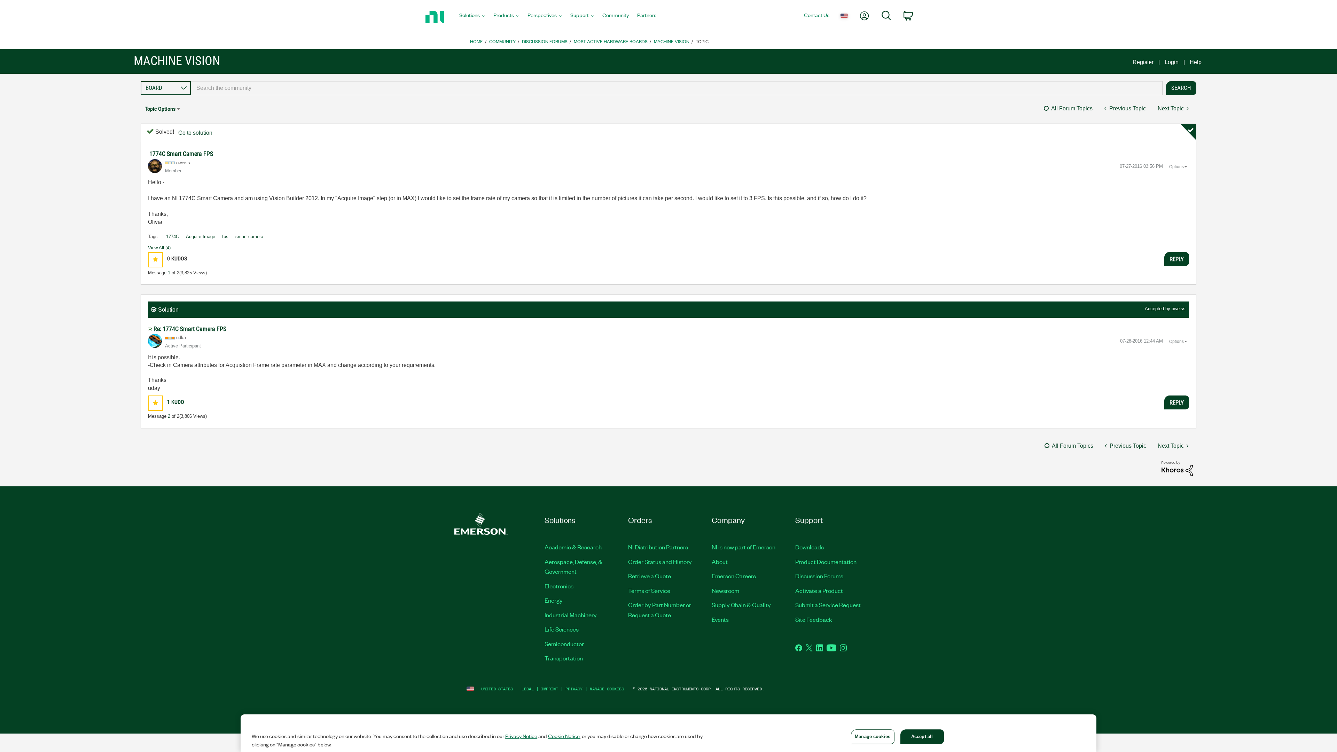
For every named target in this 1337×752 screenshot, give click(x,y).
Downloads (809, 547)
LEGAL (528, 689)
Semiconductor (564, 644)
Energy (554, 600)
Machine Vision (671, 41)
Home (476, 41)
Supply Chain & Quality (741, 605)
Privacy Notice (521, 736)
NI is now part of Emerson (743, 547)
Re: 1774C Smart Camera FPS (190, 328)
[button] (155, 259)
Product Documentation (826, 561)
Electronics (559, 586)
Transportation (564, 658)
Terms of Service (649, 590)
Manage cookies (607, 689)
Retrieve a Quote (649, 576)
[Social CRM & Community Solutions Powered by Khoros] (1177, 468)
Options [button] (1176, 166)
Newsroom (725, 590)
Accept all (922, 736)
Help (1196, 62)
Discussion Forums (545, 41)
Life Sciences (562, 629)
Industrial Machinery (571, 615)
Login (1172, 62)
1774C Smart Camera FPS (181, 153)
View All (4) (159, 247)
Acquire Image (200, 236)
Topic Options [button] (160, 108)
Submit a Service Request (828, 605)
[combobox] (677, 88)
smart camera (249, 236)
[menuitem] (472, 17)
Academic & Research (573, 547)
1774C (172, 236)
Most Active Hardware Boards (611, 41)
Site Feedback (813, 619)
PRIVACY (574, 689)
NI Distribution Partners (658, 547)
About (720, 561)
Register (1143, 62)
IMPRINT (549, 689)
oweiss (1179, 308)
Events (720, 619)
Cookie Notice (564, 736)
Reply (1177, 259)
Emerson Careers (734, 576)
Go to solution (195, 133)
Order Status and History (660, 561)
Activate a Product (819, 590)
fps (225, 236)
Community (502, 41)
